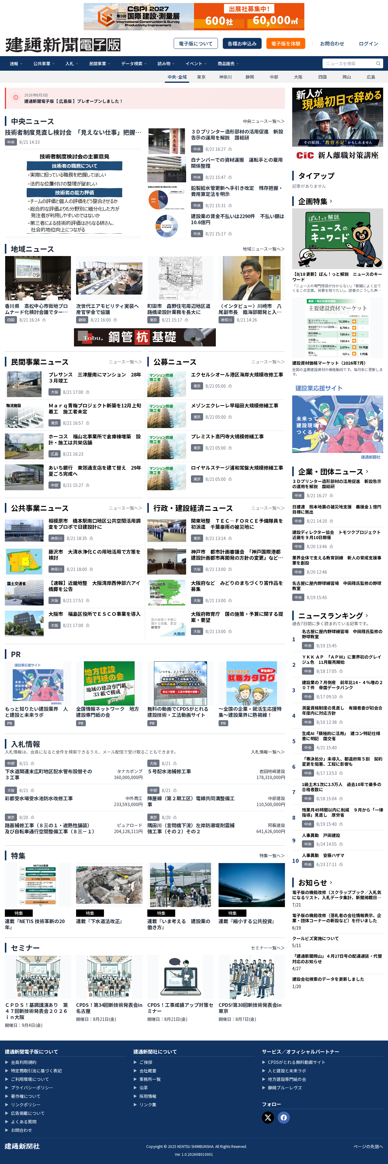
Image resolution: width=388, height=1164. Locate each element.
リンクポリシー (23, 1105)
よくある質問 (20, 1121)
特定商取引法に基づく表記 (33, 1071)
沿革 (140, 1088)
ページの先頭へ (368, 1146)
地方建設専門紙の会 (284, 1079)
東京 (201, 77)
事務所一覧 (147, 1079)
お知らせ (312, 882)
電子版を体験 (285, 43)
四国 (322, 77)
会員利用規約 (20, 1062)
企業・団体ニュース (330, 471)
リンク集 (144, 1105)
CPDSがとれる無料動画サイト (294, 1062)
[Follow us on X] (268, 1118)
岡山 (347, 77)
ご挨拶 (142, 1062)
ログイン (368, 43)
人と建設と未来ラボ (284, 1071)
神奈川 (225, 77)
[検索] (378, 63)
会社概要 (144, 1071)
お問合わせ (332, 43)
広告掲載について (25, 1113)
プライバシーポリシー (29, 1088)
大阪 (298, 77)
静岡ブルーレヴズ (282, 1088)
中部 (274, 77)
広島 (371, 77)
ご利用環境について (27, 1079)
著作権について (23, 1096)
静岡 (250, 77)
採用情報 (144, 1096)
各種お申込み (242, 43)
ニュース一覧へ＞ (125, 362)
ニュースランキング (330, 615)
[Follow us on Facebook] (284, 1118)
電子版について (196, 43)
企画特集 (312, 201)
